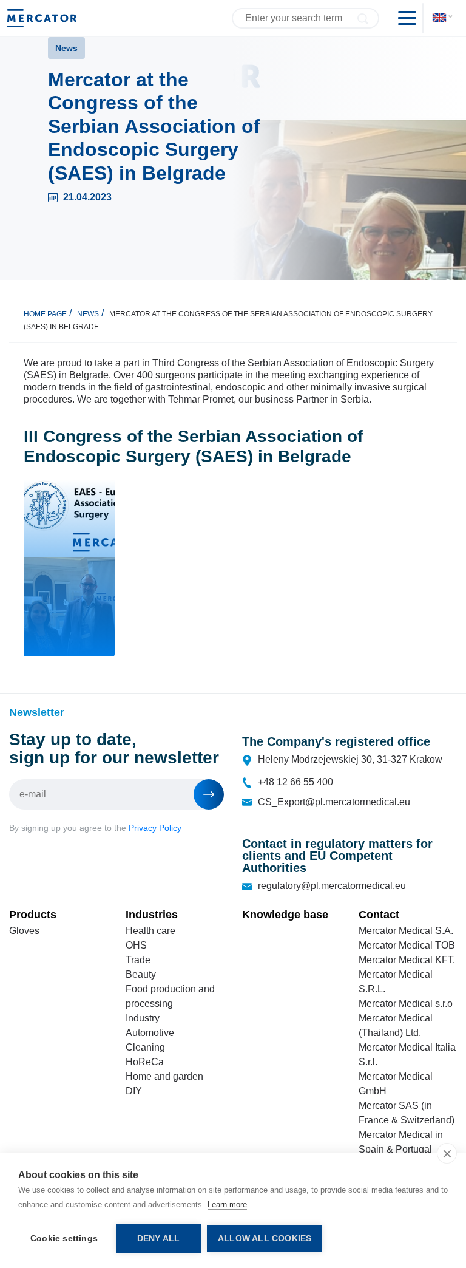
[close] (447, 1153)
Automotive (150, 1033)
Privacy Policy (155, 828)
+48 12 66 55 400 (295, 782)
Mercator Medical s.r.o (406, 1003)
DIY (134, 1091)
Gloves (24, 930)
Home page (45, 314)
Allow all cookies (264, 1238)
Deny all (158, 1238)
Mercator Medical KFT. (407, 960)
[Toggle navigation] (402, 18)
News (88, 314)
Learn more (227, 1204)
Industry (143, 1018)
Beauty (141, 974)
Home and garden (164, 1076)
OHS (136, 945)
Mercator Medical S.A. (406, 930)
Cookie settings (64, 1238)
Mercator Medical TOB (407, 945)
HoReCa (145, 1062)
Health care (150, 930)
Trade (138, 960)
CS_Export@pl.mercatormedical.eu (334, 802)
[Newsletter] (209, 794)
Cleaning (145, 1047)
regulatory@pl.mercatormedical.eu (332, 886)
